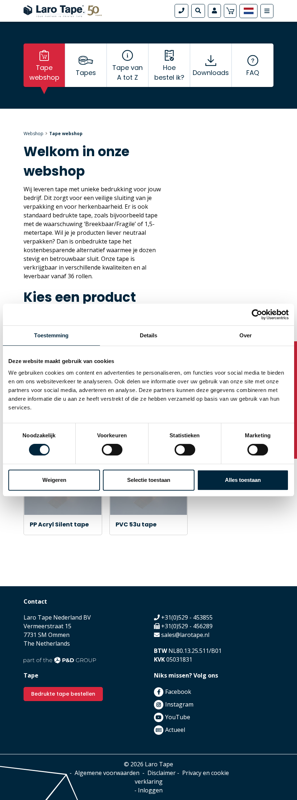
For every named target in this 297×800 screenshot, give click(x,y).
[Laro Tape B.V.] (63, 10)
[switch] (112, 449)
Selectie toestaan (148, 480)
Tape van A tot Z (127, 72)
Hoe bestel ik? (169, 72)
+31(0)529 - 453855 (187, 617)
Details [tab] (149, 335)
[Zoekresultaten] (198, 11)
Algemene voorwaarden (107, 773)
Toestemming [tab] (51, 335)
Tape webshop (44, 72)
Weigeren (54, 480)
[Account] (214, 11)
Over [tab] (245, 335)
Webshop (33, 133)
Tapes (86, 72)
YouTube (177, 717)
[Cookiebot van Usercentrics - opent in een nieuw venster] (257, 314)
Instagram (179, 704)
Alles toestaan (243, 480)
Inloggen (150, 790)
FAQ (252, 72)
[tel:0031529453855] (181, 11)
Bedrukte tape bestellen (63, 693)
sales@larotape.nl (185, 635)
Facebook (178, 692)
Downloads (211, 72)
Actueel (175, 730)
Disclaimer (161, 773)
